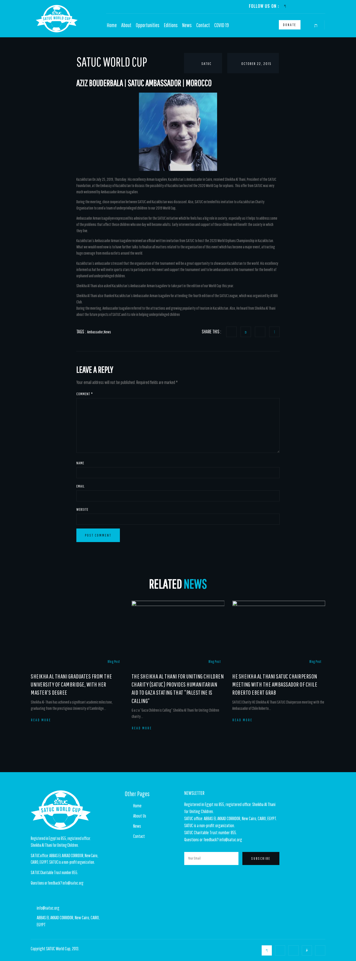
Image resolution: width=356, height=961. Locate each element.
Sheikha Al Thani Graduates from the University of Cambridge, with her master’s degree (71, 684)
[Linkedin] (323, 6)
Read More (41, 720)
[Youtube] (304, 6)
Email (80, 486)
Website (82, 509)
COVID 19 (221, 25)
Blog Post (114, 661)
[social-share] (231, 332)
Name (80, 463)
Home (112, 25)
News (187, 25)
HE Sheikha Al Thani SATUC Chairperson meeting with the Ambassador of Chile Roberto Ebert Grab (274, 684)
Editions (171, 25)
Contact (203, 25)
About (126, 25)
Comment (84, 394)
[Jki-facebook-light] (285, 6)
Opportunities (147, 25)
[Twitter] (294, 6)
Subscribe (261, 858)
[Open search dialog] (316, 25)
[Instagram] (314, 6)
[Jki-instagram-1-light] (307, 950)
